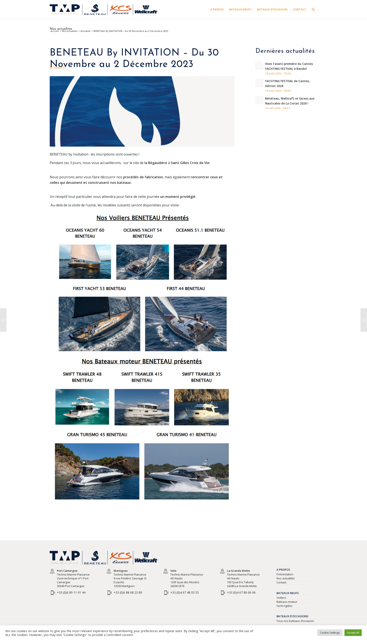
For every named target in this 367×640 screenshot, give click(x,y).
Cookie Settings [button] (330, 632)
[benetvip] (142, 111)
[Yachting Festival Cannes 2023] (3, 320)
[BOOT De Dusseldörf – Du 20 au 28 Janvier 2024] (363, 320)
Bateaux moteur (287, 602)
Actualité (57, 68)
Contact (281, 582)
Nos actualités (61, 29)
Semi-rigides (284, 606)
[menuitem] (217, 9)
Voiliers (281, 598)
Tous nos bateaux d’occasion (295, 621)
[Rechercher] (313, 9)
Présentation (285, 574)
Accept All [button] (353, 632)
